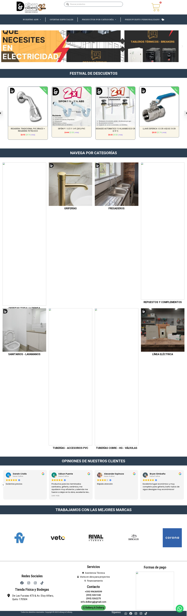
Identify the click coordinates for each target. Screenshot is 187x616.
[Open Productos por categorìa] (115, 19)
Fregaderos (117, 256)
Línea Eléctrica (162, 401)
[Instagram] (135, 613)
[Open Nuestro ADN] (40, 19)
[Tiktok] (145, 613)
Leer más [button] (55, 543)
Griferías (70, 256)
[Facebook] (130, 613)
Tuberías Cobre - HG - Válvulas (116, 495)
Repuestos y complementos (163, 349)
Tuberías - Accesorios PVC (70, 495)
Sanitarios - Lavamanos (24, 401)
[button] (4, 46)
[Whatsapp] (125, 613)
